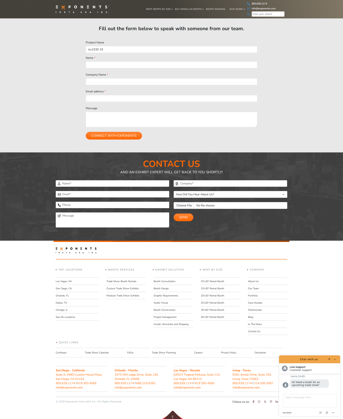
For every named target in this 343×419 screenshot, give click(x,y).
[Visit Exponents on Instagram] (259, 402)
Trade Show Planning (164, 352)
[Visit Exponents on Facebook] (253, 402)
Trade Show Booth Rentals (121, 281)
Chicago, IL (62, 310)
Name (90, 58)
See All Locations (65, 317)
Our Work (236, 9)
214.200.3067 (263, 383)
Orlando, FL (62, 295)
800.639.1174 (259, 3)
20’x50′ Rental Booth (212, 310)
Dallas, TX (61, 302)
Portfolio (253, 295)
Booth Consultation (164, 281)
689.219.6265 (145, 383)
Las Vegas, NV (64, 281)
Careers (198, 352)
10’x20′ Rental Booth (212, 281)
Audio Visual (161, 302)
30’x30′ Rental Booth (212, 317)
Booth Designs (215, 9)
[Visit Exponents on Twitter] (265, 402)
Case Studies (255, 302)
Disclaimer (260, 352)
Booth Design (161, 288)
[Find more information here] (309, 386)
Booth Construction (164, 310)
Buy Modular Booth (188, 9)
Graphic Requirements (166, 295)
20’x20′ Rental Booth (212, 295)
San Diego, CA (64, 288)
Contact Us (254, 331)
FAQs (130, 352)
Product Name (95, 42)
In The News (255, 324)
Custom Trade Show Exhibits (122, 288)
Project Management (165, 317)
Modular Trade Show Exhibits (122, 295)
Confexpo (61, 352)
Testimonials (255, 310)
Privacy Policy (228, 352)
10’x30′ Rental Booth (212, 288)
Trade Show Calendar (97, 352)
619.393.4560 (86, 383)
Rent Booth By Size (158, 9)
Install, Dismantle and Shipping (171, 324)
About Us (253, 281)
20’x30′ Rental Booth (212, 302)
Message (91, 108)
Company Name (97, 75)
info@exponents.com (263, 8)
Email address (96, 91)
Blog (250, 317)
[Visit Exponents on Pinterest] (271, 402)
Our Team (253, 288)
